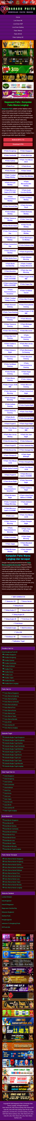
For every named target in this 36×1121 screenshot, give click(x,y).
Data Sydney (8, 782)
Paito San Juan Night (27, 435)
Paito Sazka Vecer (11, 258)
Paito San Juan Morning (27, 271)
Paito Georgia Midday (10, 183)
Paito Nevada (10, 171)
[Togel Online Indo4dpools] (18, 1021)
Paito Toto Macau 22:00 (27, 516)
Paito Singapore (27, 151)
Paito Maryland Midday (27, 544)
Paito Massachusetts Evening (26, 337)
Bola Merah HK (9, 823)
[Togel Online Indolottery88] (18, 1063)
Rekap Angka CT (10, 610)
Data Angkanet (6, 901)
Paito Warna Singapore (11, 693)
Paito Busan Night (11, 481)
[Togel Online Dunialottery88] (18, 1046)
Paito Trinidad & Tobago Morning (10, 503)
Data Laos (7, 796)
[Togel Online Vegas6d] (18, 971)
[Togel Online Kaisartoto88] (18, 1013)
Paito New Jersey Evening (27, 345)
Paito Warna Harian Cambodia (13, 867)
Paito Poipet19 (11, 475)
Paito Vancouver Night (26, 481)
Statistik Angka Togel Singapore (14, 737)
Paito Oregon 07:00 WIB (26, 312)
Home (18, 17)
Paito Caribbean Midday (27, 199)
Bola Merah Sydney (10, 826)
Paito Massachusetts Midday (26, 184)
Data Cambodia (9, 784)
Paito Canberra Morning (11, 345)
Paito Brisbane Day (10, 441)
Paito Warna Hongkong (11, 696)
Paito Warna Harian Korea (12, 876)
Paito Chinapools (10, 455)
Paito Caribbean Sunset (27, 292)
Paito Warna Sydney (10, 699)
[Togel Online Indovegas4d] (18, 1096)
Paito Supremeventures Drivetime (10, 292)
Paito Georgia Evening (10, 319)
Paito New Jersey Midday (10, 435)
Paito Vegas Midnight (27, 455)
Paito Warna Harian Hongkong (13, 861)
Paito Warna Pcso (9, 707)
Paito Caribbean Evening (10, 365)
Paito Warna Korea (10, 710)
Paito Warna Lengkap (11, 728)
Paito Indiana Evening (10, 405)
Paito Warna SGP (28, 1107)
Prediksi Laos (8, 675)
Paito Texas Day (27, 219)
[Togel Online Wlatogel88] (18, 996)
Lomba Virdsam (7, 897)
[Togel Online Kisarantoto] (18, 78)
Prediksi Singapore (10, 654)
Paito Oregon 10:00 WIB (10, 386)
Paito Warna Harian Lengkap (13, 887)
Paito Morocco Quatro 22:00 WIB (10, 509)
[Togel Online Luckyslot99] (18, 1030)
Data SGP (11, 1109)
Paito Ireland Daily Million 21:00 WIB (26, 496)
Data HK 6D (7, 805)
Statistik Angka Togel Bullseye (13, 749)
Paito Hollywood (26, 441)
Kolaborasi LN (27, 636)
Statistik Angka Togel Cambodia (14, 746)
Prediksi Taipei (8, 678)
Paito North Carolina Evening (10, 418)
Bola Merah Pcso (9, 834)
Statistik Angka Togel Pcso (12, 752)
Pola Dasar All (27, 619)
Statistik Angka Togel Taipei (13, 760)
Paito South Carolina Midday (26, 191)
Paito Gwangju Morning (11, 399)
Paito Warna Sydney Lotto (12, 1114)
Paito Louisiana (27, 398)
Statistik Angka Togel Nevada (13, 763)
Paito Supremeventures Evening (26, 365)
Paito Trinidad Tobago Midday (10, 176)
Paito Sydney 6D (18, 37)
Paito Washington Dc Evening (27, 351)
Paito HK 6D (18, 34)
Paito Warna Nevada (10, 719)
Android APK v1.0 (18, 140)
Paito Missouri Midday (11, 239)
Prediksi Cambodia (10, 663)
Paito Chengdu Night (27, 522)
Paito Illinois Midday (27, 232)
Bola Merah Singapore (11, 820)
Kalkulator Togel (18, 641)
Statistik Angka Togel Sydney (13, 743)
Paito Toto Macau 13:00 (11, 429)
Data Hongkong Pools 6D (9, 652)
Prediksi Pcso (8, 669)
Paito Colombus (10, 537)
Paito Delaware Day (26, 245)
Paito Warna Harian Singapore (13, 859)
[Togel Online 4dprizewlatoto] (18, 1004)
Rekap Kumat (18, 605)
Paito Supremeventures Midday (10, 199)
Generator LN (10, 601)
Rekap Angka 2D (18, 614)
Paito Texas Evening (11, 312)
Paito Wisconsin (27, 330)
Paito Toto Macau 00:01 (27, 161)
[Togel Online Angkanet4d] (18, 1071)
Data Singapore (9, 776)
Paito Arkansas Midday (11, 252)
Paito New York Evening (11, 337)
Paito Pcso (10, 166)
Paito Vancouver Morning (10, 392)
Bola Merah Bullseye (10, 832)
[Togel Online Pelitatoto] (18, 86)
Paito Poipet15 (11, 445)
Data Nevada (8, 802)
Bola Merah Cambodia (11, 829)
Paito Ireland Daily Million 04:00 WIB (10, 284)
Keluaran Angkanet (8, 912)
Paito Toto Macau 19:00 (27, 468)
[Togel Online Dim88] (18, 52)
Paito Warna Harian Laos (12, 879)
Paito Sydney (10, 161)
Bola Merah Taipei (10, 843)
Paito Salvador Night (27, 550)
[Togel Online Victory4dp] (18, 954)
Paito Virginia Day (27, 251)
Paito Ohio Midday (27, 176)
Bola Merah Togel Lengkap (12, 849)
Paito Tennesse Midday (11, 219)
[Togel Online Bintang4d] (18, 988)
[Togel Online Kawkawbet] (18, 963)
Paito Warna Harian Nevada (13, 885)
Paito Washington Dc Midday (27, 239)
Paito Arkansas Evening (11, 358)
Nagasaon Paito (7, 109)
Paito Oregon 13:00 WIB (26, 429)
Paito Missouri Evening (27, 386)
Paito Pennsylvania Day (10, 232)
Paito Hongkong (10, 151)
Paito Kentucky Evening (11, 412)
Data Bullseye (8, 787)
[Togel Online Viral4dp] (18, 94)
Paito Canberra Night (27, 489)
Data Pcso (7, 790)
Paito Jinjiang (27, 379)
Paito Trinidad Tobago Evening (10, 299)
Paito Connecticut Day (11, 245)
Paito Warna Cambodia (11, 702)
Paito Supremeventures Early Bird (10, 489)
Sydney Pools (6, 916)
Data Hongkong (9, 779)
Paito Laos (10, 516)
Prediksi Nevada (9, 680)
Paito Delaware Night (11, 351)
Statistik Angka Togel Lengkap (13, 766)
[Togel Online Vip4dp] (18, 1038)
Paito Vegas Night (27, 423)
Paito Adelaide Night (27, 503)
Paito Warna (18, 30)
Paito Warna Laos (9, 713)
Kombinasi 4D (11, 636)
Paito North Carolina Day (10, 265)
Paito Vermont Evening (11, 306)
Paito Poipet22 (27, 509)
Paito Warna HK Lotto (27, 1114)
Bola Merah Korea (10, 837)
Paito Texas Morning (27, 530)
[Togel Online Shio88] (18, 1088)
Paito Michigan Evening (27, 325)
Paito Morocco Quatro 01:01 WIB (10, 191)
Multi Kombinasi (26, 628)
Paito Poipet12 (11, 423)
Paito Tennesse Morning (11, 522)
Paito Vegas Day (26, 284)
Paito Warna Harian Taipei (12, 882)
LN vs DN (19, 632)
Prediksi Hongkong (10, 657)
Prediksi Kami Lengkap (11, 683)
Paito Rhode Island (10, 226)
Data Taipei (7, 799)
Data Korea (7, 793)
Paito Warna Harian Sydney (12, 864)
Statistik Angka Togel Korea (13, 755)
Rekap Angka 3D (26, 610)
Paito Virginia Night (26, 405)
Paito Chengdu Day (26, 462)
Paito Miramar (27, 318)
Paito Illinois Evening (11, 379)
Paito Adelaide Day (27, 445)
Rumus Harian (27, 601)
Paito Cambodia (10, 155)
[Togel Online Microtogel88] (18, 938)
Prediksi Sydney (9, 660)
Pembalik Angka (10, 628)
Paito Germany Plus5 (27, 206)
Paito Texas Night (27, 411)
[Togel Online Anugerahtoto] (18, 1055)
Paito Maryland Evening (27, 358)
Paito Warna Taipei (10, 716)
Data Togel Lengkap (10, 810)
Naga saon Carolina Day (9, 908)
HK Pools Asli (6, 927)
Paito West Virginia (26, 299)
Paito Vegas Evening (27, 373)
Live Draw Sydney (18, 27)
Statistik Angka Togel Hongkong (14, 740)
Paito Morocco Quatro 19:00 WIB (26, 475)
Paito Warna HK (6, 1107)
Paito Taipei (11, 544)
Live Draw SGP (18, 24)
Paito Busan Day (10, 450)
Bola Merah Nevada (10, 846)
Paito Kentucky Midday (27, 213)
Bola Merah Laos (9, 840)
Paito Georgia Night (27, 418)
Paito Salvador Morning (27, 258)
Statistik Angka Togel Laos (12, 757)
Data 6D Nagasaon (8, 904)
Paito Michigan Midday (11, 550)
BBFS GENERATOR (19, 597)
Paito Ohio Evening (10, 330)
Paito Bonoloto (11, 271)
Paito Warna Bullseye (11, 704)
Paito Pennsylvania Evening (26, 306)
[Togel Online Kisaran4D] (18, 69)
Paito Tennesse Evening (11, 325)
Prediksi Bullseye (9, 666)
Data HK (6, 1109)
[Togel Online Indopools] (18, 1080)
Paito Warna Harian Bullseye (13, 870)
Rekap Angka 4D (10, 619)
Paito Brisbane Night (11, 496)
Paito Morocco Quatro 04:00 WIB (10, 278)
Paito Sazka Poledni (11, 468)
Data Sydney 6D (9, 808)
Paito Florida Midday (26, 226)
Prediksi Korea (8, 672)
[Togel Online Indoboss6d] (18, 946)
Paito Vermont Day (10, 206)
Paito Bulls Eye (27, 155)
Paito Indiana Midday (10, 213)
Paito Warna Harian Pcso (12, 873)
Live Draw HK (18, 20)
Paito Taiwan (27, 171)
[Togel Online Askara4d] (18, 979)
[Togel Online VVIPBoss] (18, 44)
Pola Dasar (19, 623)
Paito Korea (27, 166)
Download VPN (18, 144)
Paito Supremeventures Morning (10, 530)
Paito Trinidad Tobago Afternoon (26, 265)
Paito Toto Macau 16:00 (11, 462)
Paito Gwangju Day (27, 450)
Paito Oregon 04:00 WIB (26, 278)
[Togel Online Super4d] (18, 61)
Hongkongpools (7, 919)
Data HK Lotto (8, 1116)
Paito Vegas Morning (27, 537)
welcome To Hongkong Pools (11, 923)
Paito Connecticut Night (27, 392)
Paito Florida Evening (10, 373)
